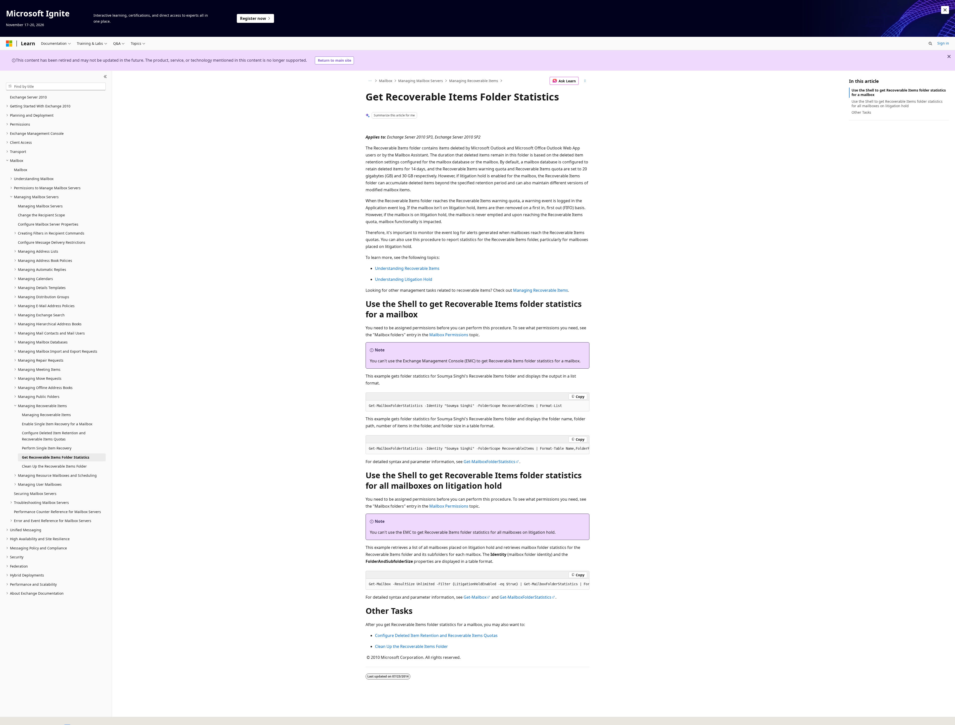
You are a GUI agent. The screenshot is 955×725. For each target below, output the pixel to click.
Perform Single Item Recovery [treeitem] (46, 448)
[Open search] (930, 43)
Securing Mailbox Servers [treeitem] (35, 493)
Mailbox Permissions (448, 335)
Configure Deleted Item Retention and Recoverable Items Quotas (436, 635)
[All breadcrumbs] (370, 81)
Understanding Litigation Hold (403, 279)
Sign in (943, 43)
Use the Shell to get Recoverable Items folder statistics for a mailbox (899, 92)
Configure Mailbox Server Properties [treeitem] (48, 224)
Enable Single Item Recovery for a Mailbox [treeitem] (57, 424)
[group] (477, 448)
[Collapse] (105, 77)
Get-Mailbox (475, 597)
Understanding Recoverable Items (407, 268)
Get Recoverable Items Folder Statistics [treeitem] (55, 457)
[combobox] (56, 86)
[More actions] (585, 81)
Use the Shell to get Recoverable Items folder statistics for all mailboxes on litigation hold (897, 103)
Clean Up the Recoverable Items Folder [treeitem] (54, 466)
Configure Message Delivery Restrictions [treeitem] (51, 242)
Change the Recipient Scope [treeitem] (41, 215)
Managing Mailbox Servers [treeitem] (40, 206)
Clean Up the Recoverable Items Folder (411, 646)
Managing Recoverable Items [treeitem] (46, 414)
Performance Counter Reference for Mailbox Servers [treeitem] (57, 511)
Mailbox (385, 80)
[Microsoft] (9, 43)
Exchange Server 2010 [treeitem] (28, 97)
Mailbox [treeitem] (20, 169)
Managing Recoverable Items (473, 80)
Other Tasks (861, 112)
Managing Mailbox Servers (420, 80)
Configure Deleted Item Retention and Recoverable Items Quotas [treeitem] (54, 436)
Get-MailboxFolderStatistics (489, 461)
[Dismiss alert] (945, 10)
